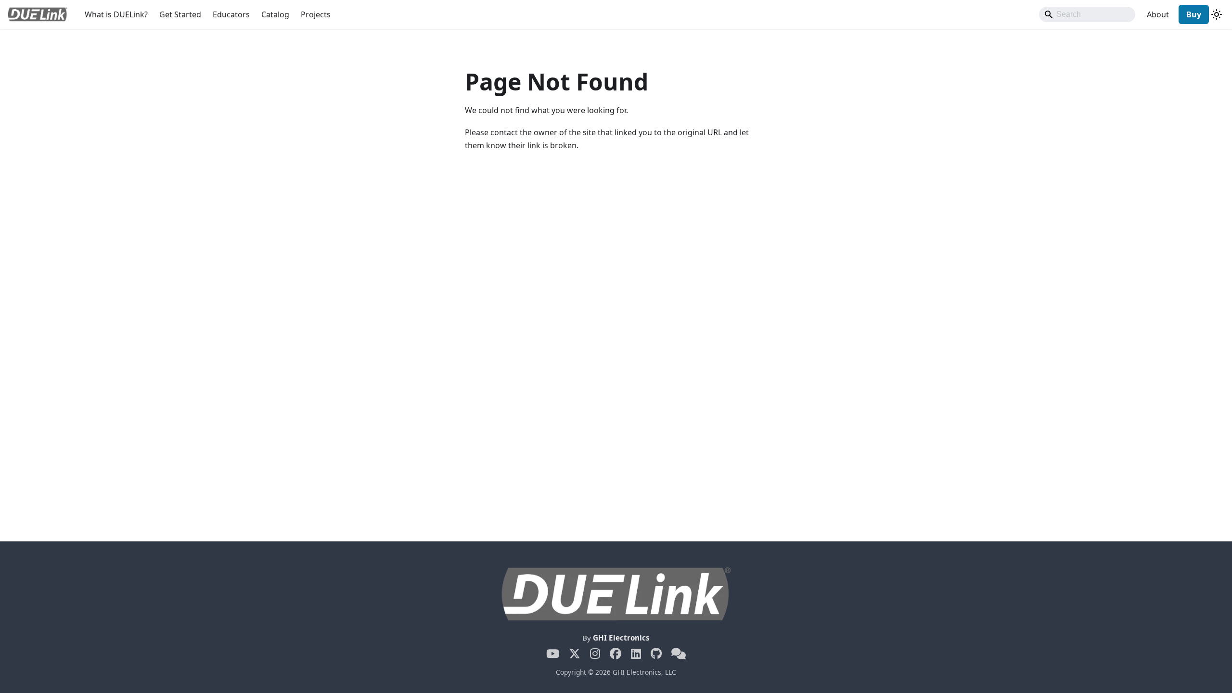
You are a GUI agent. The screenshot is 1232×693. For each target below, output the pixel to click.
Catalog (275, 14)
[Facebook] (615, 653)
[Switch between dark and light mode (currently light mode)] (1216, 14)
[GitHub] (656, 653)
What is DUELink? (116, 14)
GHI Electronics (621, 637)
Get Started (180, 14)
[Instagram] (595, 653)
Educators (231, 14)
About (1158, 14)
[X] (574, 653)
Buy (1193, 14)
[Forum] (678, 653)
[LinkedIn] (636, 653)
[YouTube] (552, 653)
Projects (316, 14)
